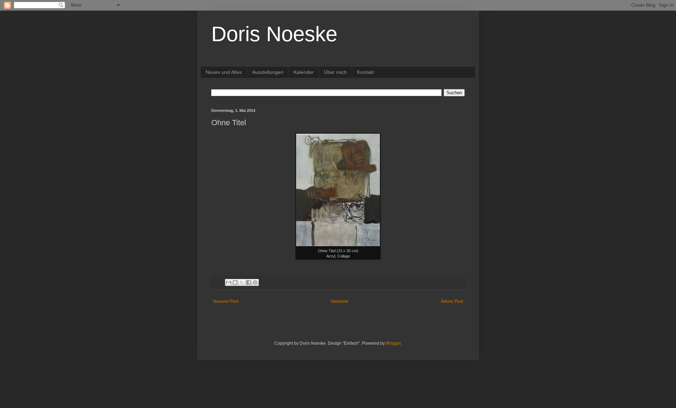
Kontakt (365, 72)
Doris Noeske (274, 34)
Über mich (335, 72)
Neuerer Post (225, 301)
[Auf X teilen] (241, 282)
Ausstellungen (267, 72)
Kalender (304, 72)
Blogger (393, 343)
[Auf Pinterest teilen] (255, 282)
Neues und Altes (224, 72)
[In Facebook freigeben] (248, 282)
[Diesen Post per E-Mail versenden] (228, 282)
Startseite (340, 301)
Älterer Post (452, 301)
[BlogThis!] (235, 282)
